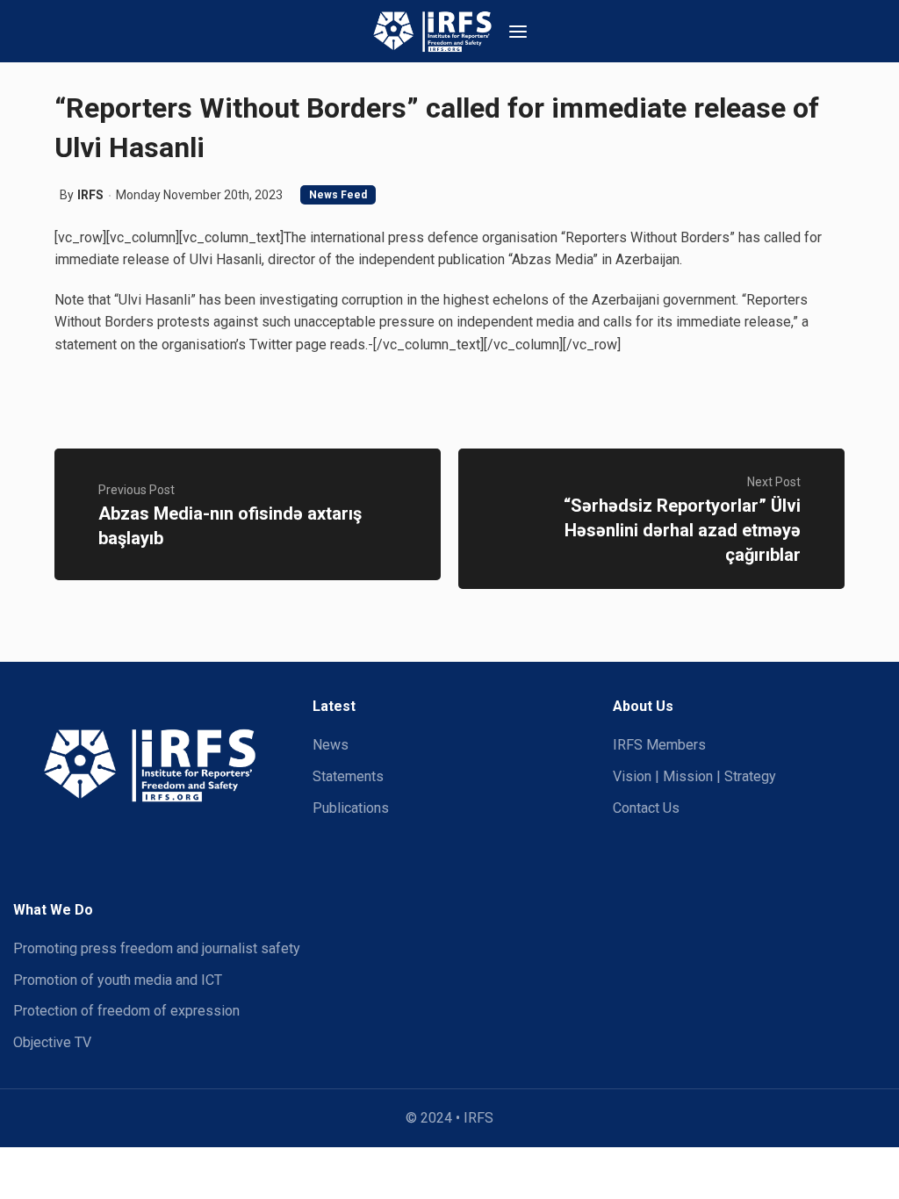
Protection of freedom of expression (126, 1010)
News (331, 744)
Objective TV (52, 1042)
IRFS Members (659, 744)
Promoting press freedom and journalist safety (156, 948)
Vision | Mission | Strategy (694, 776)
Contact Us (646, 808)
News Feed (338, 195)
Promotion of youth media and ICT (117, 980)
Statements (348, 776)
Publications (351, 808)
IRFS (90, 195)
